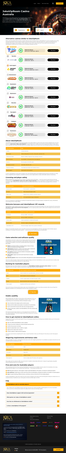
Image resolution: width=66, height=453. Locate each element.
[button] (33, 384)
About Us (49, 417)
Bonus (39, 3)
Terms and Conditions (34, 419)
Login (35, 3)
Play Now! (53, 50)
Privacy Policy (50, 416)
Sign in (59, 3)
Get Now (58, 449)
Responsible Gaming (34, 416)
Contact (31, 417)
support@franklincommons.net (11, 432)
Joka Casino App (45, 3)
